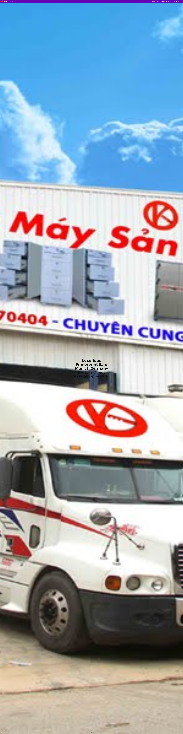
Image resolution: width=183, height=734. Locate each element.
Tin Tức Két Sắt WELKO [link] (165, 1)
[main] (91, 368)
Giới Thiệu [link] (158, 1)
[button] (182, 1)
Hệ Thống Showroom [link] (175, 1)
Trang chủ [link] (153, 1)
